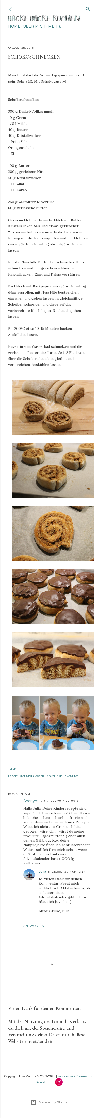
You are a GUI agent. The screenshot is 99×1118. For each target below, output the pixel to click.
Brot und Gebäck (31, 776)
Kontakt (41, 1082)
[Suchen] (88, 8)
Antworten (33, 926)
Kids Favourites (67, 776)
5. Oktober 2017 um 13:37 (66, 871)
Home (14, 26)
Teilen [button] (12, 768)
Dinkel (50, 776)
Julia (42, 871)
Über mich (34, 26)
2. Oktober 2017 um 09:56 (60, 801)
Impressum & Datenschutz (76, 1076)
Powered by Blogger (54, 1102)
